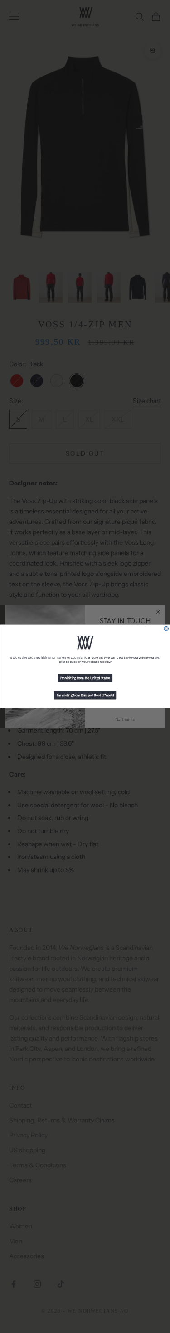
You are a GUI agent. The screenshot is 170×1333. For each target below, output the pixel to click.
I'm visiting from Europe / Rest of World (85, 695)
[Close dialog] (166, 629)
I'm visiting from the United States (85, 678)
